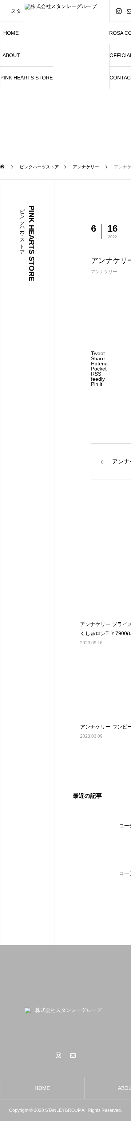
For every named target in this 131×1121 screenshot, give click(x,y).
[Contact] (72, 1055)
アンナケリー (104, 271)
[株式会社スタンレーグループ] (66, 22)
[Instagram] (118, 11)
